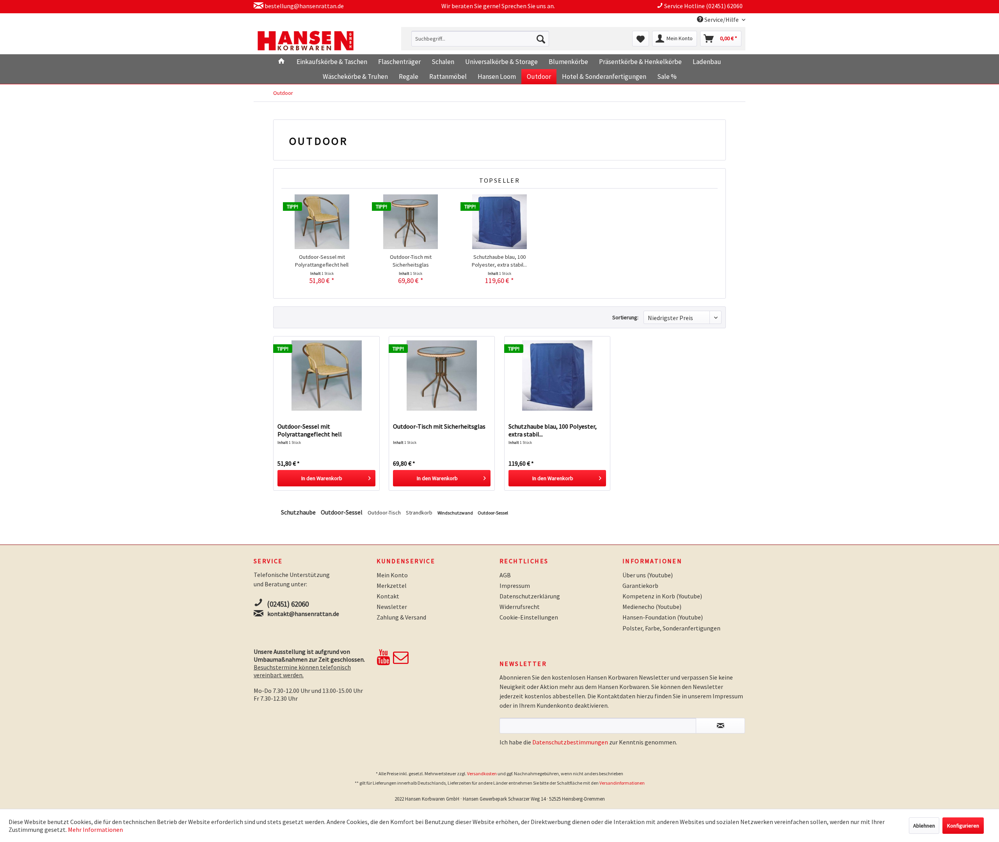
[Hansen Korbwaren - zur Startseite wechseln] (306, 40)
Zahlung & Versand (401, 617)
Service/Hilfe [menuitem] (721, 19)
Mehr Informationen (95, 829)
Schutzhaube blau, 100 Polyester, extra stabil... (499, 260)
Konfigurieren (963, 825)
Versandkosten (482, 773)
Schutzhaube (299, 512)
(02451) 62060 (288, 604)
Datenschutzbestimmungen (570, 742)
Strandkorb (420, 512)
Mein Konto (392, 575)
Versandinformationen (622, 783)
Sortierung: (625, 317)
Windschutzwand (455, 513)
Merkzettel (392, 585)
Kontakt (388, 596)
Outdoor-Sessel (342, 512)
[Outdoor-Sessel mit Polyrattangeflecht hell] (322, 221)
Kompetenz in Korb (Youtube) (662, 596)
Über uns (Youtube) (647, 575)
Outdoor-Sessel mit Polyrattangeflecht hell (321, 260)
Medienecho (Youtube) (651, 607)
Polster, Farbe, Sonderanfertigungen (671, 628)
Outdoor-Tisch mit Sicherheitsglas (411, 260)
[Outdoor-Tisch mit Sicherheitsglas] (411, 221)
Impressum (515, 585)
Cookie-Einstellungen (529, 617)
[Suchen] (541, 38)
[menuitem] (480, 38)
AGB (505, 575)
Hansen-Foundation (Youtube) (662, 617)
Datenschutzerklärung (530, 596)
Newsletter (392, 607)
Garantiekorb (640, 585)
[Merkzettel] (640, 38)
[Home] (281, 61)
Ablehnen (924, 825)
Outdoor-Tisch (385, 512)
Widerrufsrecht (520, 607)
